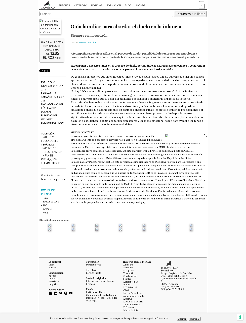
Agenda (140, 5)
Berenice (128, 267)
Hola (45, 197)
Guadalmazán (130, 276)
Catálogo (80, 5)
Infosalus (48, 208)
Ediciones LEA (130, 281)
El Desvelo (128, 307)
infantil (47, 155)
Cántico (127, 290)
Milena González (88, 42)
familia (57, 152)
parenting (49, 148)
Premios (90, 284)
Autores (64, 5)
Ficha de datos (52, 175)
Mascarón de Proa (132, 293)
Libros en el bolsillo (133, 301)
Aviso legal (91, 300)
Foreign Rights (93, 273)
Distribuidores (93, 264)
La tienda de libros (95, 292)
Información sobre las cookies (101, 297)
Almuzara (128, 264)
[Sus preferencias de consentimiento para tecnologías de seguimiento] (240, 317)
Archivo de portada (54, 179)
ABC (45, 205)
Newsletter (54, 281)
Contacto (53, 278)
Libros (52, 264)
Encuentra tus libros (190, 14)
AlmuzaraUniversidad (134, 296)
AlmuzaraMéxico (131, 304)
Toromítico (129, 273)
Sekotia (127, 279)
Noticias (96, 5)
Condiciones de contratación (101, 295)
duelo (46, 152)
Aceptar (182, 319)
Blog (128, 5)
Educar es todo (51, 201)
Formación (113, 5)
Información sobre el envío (100, 281)
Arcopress (128, 270)
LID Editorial (130, 287)
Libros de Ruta (130, 310)
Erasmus (127, 298)
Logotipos (54, 284)
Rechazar (194, 319)
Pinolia (127, 284)
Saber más (163, 318)
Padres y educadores (49, 139)
